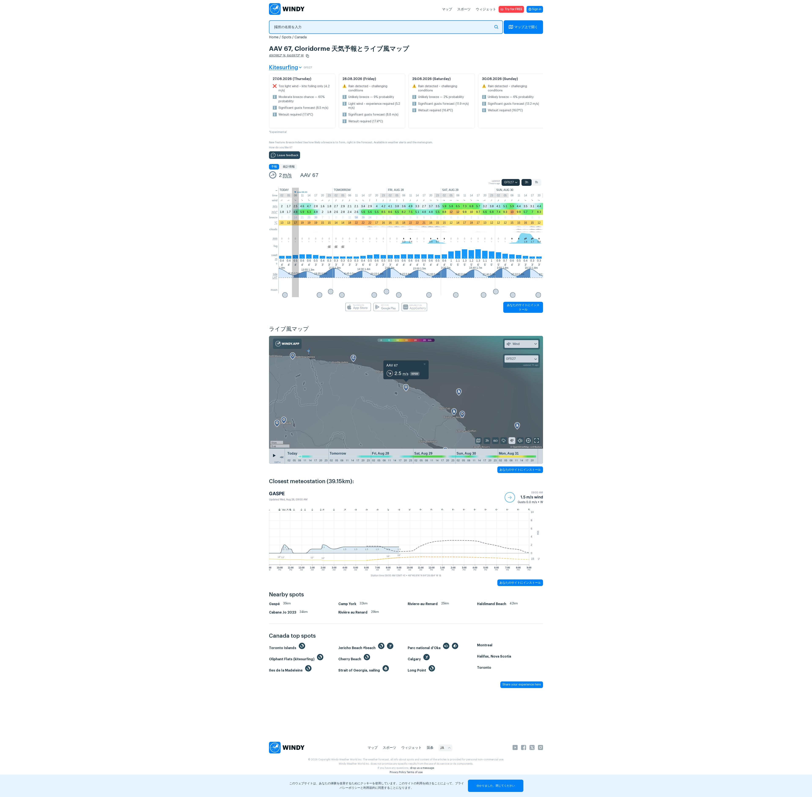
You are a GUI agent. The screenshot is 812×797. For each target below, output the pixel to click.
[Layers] (478, 440)
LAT (275, 277)
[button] (307, 56)
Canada (301, 37)
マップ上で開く (526, 27)
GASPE (277, 493)
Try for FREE (513, 9)
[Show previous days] (281, 457)
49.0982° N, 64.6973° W (286, 55)
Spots (286, 37)
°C (275, 222)
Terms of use (414, 772)
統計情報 (289, 166)
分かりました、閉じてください (495, 785)
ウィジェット (486, 9)
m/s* (274, 212)
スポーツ (464, 9)
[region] (405, 392)
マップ (447, 9)
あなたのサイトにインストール (523, 307)
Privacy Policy (398, 772)
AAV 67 (309, 175)
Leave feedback (287, 155)
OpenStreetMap (521, 446)
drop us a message (422, 768)
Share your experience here (521, 684)
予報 (274, 166)
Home (273, 37)
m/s (287, 175)
